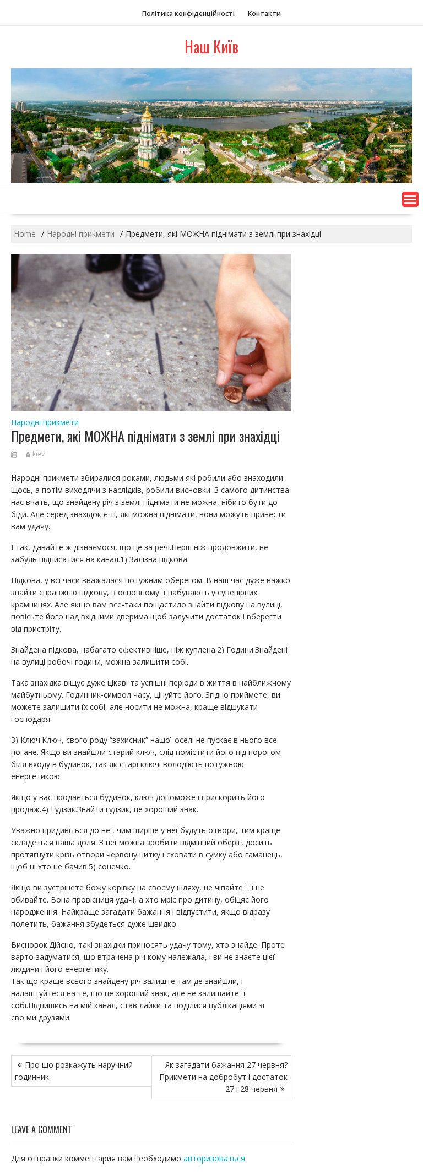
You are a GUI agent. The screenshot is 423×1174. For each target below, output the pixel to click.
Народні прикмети (45, 422)
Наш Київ (211, 46)
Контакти (264, 13)
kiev (38, 454)
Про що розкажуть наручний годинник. (74, 1070)
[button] (410, 199)
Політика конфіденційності (188, 13)
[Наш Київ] (211, 180)
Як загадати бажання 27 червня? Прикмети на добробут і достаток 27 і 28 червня (223, 1076)
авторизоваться (214, 1158)
